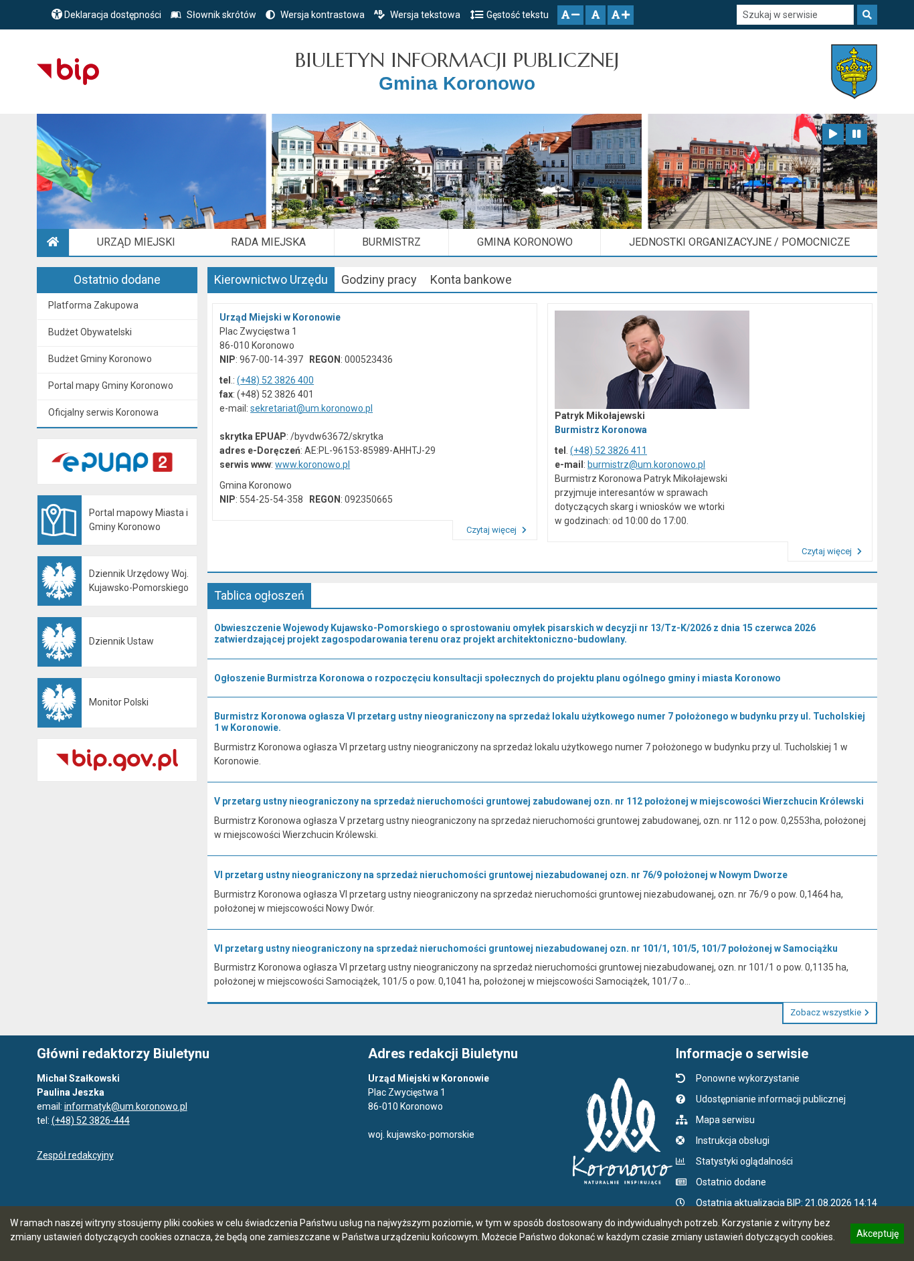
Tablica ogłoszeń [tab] (259, 595)
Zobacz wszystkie (825, 1012)
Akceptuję (877, 1235)
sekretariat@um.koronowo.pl (311, 408)
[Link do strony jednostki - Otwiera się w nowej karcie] (854, 71)
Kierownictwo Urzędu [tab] (271, 279)
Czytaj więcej (492, 530)
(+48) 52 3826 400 (275, 380)
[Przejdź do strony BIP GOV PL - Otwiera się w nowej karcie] (68, 71)
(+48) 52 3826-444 (91, 1120)
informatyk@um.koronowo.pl (125, 1106)
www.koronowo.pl (312, 464)
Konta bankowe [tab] (471, 279)
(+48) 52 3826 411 (608, 450)
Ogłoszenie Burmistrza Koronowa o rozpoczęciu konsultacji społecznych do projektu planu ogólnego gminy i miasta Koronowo (497, 678)
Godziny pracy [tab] (379, 279)
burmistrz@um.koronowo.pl (646, 464)
